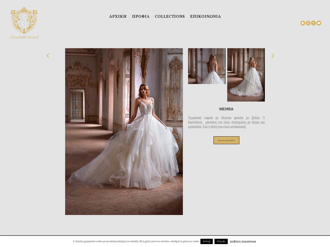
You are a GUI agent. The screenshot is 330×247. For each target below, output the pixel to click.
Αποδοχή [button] (206, 241)
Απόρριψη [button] (221, 241)
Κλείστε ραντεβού (226, 140)
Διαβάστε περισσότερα (243, 241)
